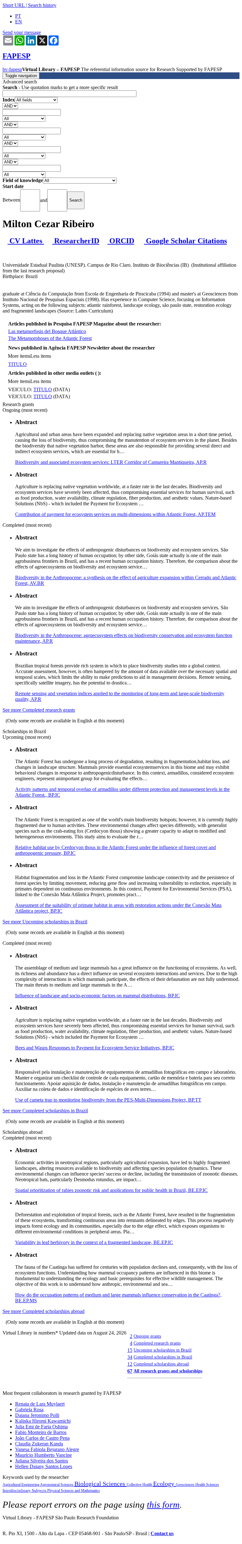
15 (129, 1350)
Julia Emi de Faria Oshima (41, 1426)
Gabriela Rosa (29, 1409)
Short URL (14, 5)
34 (129, 1357)
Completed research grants (157, 1343)
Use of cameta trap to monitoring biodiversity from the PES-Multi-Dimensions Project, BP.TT (108, 1100)
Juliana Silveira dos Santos (41, 1460)
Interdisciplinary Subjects (25, 1490)
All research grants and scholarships (168, 1370)
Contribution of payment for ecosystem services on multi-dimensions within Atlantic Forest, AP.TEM (115, 514)
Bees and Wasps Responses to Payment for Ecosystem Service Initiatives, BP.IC (94, 1047)
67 (129, 1371)
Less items (40, 356)
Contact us (162, 1533)
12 (129, 1364)
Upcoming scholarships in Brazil (163, 1350)
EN (18, 21)
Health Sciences (207, 1484)
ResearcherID (75, 241)
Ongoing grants (147, 1336)
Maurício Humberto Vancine (43, 1455)
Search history (42, 5)
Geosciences (185, 1484)
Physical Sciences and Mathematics (73, 1490)
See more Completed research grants (39, 710)
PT (18, 16)
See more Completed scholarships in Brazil (45, 1110)
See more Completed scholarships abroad (43, 1311)
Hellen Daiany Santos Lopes (43, 1466)
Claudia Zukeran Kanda (39, 1443)
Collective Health (140, 1484)
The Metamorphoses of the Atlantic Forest (50, 338)
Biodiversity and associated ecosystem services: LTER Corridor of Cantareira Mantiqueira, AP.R (111, 462)
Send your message (22, 32)
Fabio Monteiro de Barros (40, 1432)
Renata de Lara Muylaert (40, 1404)
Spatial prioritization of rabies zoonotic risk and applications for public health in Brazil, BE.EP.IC (111, 1190)
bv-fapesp (12, 69)
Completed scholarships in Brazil (163, 1356)
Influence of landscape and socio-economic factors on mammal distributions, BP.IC (97, 995)
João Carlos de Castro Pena (42, 1438)
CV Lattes (26, 241)
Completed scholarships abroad (161, 1363)
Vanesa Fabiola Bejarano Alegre (47, 1449)
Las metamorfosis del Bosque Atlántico (47, 331)
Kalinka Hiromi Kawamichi (43, 1421)
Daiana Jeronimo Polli (37, 1415)
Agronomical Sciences (57, 1484)
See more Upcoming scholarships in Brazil (45, 921)
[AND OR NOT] (10, 105)
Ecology (164, 1483)
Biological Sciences (100, 1483)
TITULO (17, 364)
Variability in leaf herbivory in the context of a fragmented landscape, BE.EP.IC (94, 1242)
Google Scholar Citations (185, 241)
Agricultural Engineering (21, 1484)
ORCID (120, 241)
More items (19, 356)
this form (163, 1504)
